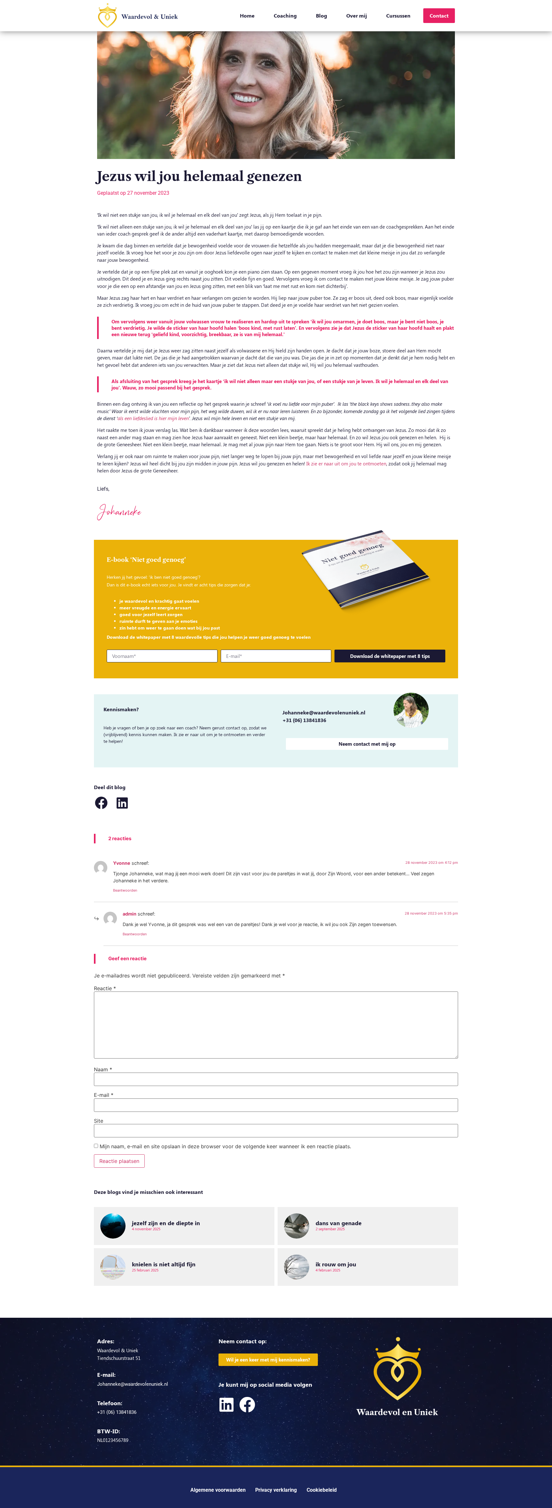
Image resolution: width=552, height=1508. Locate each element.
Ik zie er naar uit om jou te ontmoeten (346, 463)
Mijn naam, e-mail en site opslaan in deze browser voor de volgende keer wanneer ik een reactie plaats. (225, 1146)
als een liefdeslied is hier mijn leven (153, 418)
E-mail (103, 1094)
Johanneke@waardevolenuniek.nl (323, 712)
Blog (321, 15)
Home (247, 15)
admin (129, 913)
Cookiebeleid (322, 1490)
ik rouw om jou (336, 1264)
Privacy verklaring (276, 1490)
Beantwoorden (125, 890)
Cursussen (398, 15)
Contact (439, 15)
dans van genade (339, 1223)
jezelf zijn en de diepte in (166, 1223)
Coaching (285, 15)
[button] (101, 802)
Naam (103, 1069)
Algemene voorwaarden (218, 1490)
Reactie (105, 988)
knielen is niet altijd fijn (163, 1264)
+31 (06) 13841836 (304, 720)
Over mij (356, 15)
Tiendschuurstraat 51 (119, 1358)
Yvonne (121, 863)
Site (98, 1120)
